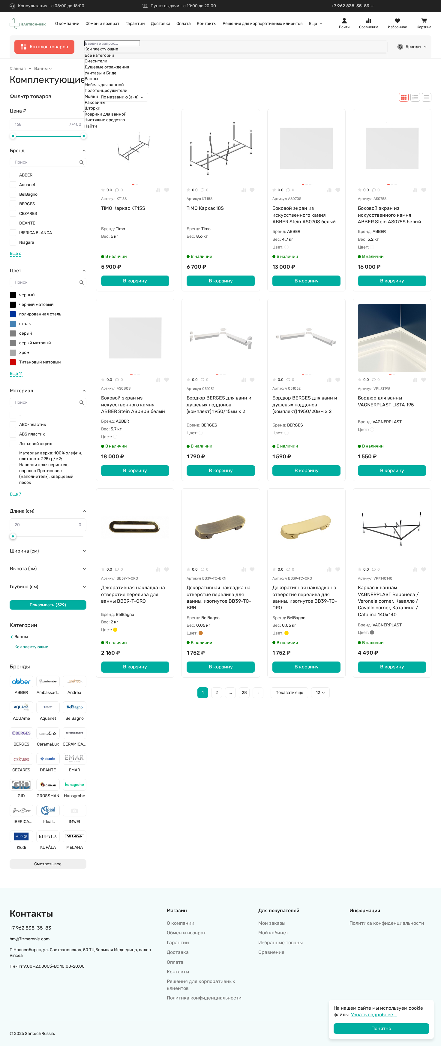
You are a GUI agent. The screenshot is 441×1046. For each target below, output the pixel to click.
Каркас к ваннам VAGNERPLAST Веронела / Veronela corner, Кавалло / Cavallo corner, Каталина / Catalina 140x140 (388, 601)
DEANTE (27, 223)
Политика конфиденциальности (204, 998)
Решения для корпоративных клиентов (263, 23)
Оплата (183, 23)
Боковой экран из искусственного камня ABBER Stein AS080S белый (133, 404)
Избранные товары (280, 942)
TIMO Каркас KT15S (123, 208)
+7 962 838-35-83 (350, 5)
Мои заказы (271, 923)
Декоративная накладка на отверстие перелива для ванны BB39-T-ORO (133, 594)
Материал (21, 390)
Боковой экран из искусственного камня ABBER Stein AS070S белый (304, 215)
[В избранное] (167, 190)
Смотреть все (48, 864)
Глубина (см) (24, 586)
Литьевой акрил (35, 443)
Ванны (41, 68)
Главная (18, 68)
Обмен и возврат (102, 23)
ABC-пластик (32, 424)
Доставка (160, 23)
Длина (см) (22, 511)
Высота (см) (23, 568)
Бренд (17, 150)
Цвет (15, 270)
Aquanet (27, 184)
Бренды (413, 46)
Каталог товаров (49, 47)
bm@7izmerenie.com (30, 939)
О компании (67, 23)
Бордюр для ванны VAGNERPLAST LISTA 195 (386, 401)
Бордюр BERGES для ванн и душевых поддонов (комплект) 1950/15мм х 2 (219, 404)
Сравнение (271, 952)
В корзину (135, 281)
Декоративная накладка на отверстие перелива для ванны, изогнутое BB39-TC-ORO (304, 597)
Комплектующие (31, 647)
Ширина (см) (24, 551)
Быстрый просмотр (137, 173)
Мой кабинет (273, 933)
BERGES (27, 203)
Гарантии (135, 23)
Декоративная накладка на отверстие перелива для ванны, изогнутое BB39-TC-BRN (219, 597)
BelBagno (28, 194)
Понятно (381, 1028)
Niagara (26, 242)
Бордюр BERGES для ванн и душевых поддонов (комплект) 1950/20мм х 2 (304, 404)
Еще (313, 23)
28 (244, 692)
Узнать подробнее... (374, 1014)
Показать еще (289, 692)
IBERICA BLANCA (35, 232)
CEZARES (28, 213)
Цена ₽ (18, 111)
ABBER (25, 175)
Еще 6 (15, 253)
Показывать (48, 604)
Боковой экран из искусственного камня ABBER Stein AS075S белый (389, 215)
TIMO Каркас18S (205, 208)
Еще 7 (15, 494)
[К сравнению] (158, 190)
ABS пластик (32, 434)
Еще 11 (16, 373)
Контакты (207, 23)
